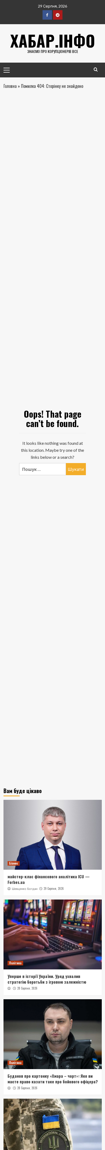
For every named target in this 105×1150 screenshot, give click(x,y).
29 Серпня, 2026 (54, 888)
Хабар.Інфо (52, 40)
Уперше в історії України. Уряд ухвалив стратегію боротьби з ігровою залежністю (47, 979)
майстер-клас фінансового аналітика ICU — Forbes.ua (49, 879)
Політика (15, 963)
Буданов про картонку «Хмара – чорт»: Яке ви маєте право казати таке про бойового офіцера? (53, 1078)
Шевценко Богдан (24, 889)
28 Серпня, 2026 (27, 988)
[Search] (95, 69)
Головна (10, 86)
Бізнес (13, 863)
